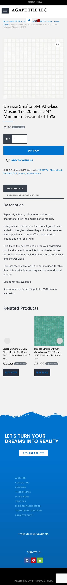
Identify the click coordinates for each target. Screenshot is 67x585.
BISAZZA (43, 170)
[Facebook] (27, 560)
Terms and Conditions (28, 510)
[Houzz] (40, 560)
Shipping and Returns (28, 506)
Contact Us (22, 482)
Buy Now (34, 150)
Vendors (20, 501)
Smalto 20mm (34, 173)
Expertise (20, 487)
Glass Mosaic (56, 170)
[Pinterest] (33, 560)
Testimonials (23, 492)
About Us (20, 478)
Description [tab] (15, 188)
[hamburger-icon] (5, 11)
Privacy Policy (24, 515)
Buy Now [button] (11, 372)
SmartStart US (35, 580)
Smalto (21, 173)
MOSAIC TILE (10, 173)
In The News (22, 496)
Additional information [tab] (23, 195)
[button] (58, 44)
